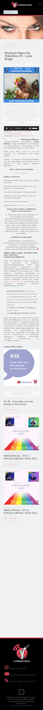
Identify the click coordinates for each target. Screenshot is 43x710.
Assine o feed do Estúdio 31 (23, 681)
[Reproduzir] (7, 128)
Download (8, 133)
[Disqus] (21, 551)
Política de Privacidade (21, 706)
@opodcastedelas (18, 668)
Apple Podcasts (21, 136)
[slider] (35, 128)
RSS (32, 136)
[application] (21, 128)
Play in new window (21, 131)
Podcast (25, 173)
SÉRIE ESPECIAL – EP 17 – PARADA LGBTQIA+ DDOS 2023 (20, 457)
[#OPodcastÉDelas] (21, 4)
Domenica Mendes (26, 205)
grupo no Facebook (13, 281)
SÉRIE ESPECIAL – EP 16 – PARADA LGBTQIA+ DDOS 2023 (20, 511)
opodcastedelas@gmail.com (23, 675)
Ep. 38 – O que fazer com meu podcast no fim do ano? (18, 403)
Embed (18, 133)
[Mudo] (30, 128)
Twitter (17, 173)
